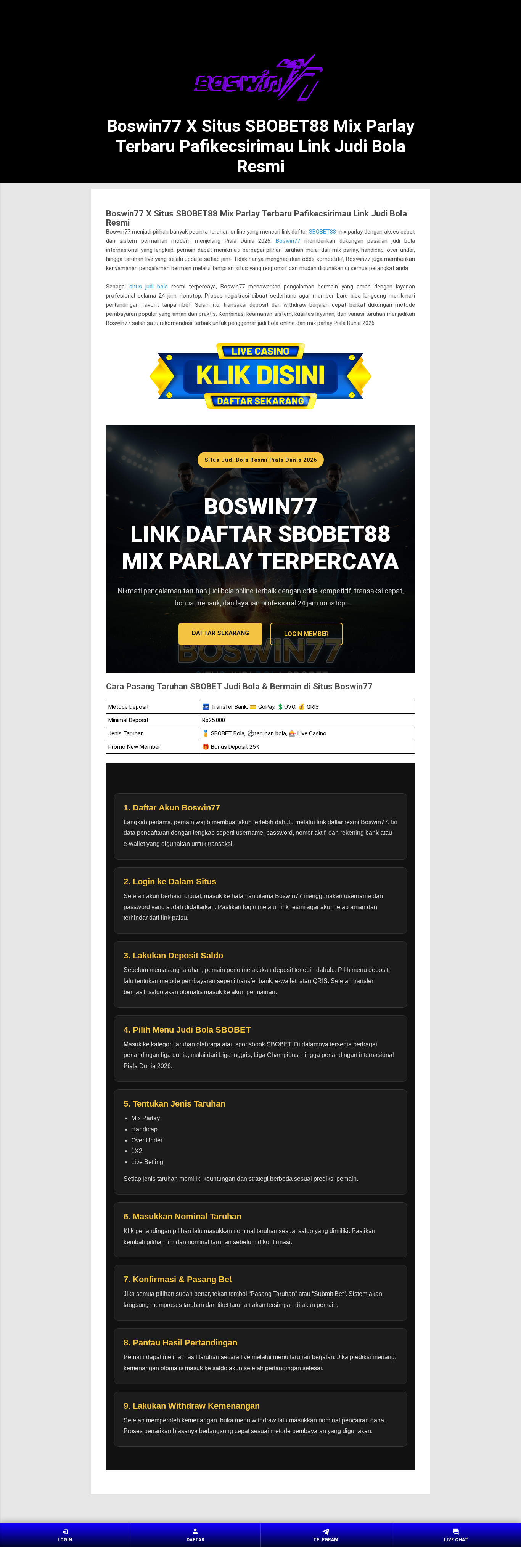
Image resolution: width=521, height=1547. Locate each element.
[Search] (425, 19)
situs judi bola (148, 286)
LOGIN (65, 1539)
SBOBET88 (322, 231)
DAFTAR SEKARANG (220, 633)
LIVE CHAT (456, 1539)
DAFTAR (195, 1539)
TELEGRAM (325, 1539)
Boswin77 (288, 240)
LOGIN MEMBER (306, 633)
